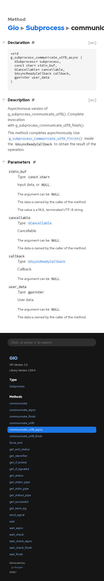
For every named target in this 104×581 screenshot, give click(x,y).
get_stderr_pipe (19, 482)
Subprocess (16, 386)
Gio (13, 358)
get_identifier (18, 456)
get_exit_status (19, 449)
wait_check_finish (20, 548)
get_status (16, 475)
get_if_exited (18, 462)
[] (5, 42)
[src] (92, 42)
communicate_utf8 (21, 423)
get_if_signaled (19, 469)
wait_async (16, 528)
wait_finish (16, 554)
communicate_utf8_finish (25, 436)
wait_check (16, 535)
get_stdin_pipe (19, 489)
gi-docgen (17, 567)
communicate (18, 403)
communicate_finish (22, 416)
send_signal (16, 515)
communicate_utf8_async (26, 430)
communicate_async (22, 410)
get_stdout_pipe (20, 495)
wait (12, 521)
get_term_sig (17, 508)
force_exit (15, 443)
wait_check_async (20, 541)
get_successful (19, 502)
